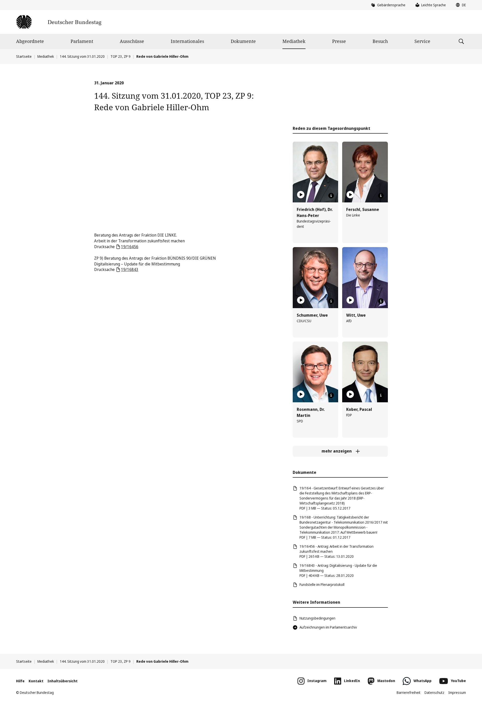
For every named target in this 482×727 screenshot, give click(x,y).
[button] (459, 5)
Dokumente (243, 41)
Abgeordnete (30, 41)
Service (422, 41)
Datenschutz (434, 692)
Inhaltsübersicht (62, 681)
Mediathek (294, 41)
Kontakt (36, 681)
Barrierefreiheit (408, 692)
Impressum (457, 692)
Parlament (82, 41)
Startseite (24, 56)
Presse (339, 41)
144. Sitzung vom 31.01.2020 (82, 56)
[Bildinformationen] (331, 196)
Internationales (187, 41)
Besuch (380, 41)
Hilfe (20, 681)
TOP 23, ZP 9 (120, 56)
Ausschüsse (132, 41)
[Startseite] (58, 22)
